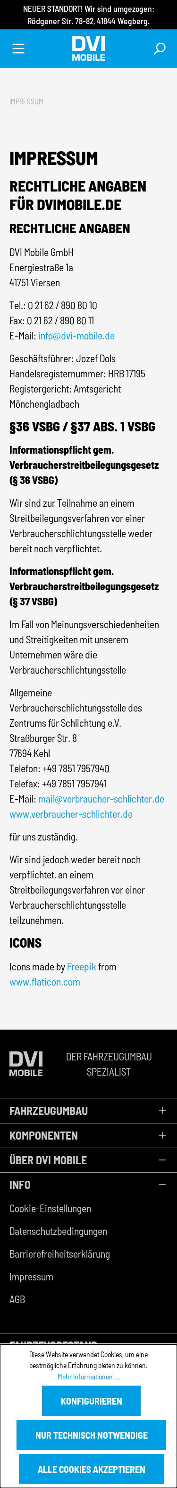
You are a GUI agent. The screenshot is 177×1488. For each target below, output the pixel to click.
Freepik (81, 966)
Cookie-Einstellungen (50, 1208)
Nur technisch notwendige (91, 1435)
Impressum (31, 1276)
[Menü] (18, 48)
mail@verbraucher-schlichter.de (101, 798)
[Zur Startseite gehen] (88, 48)
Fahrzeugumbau (48, 1110)
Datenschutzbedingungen (58, 1230)
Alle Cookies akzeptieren (91, 1469)
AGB (17, 1299)
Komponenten (43, 1135)
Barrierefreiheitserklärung (59, 1253)
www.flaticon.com (44, 981)
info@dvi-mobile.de (76, 335)
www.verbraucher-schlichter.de (71, 813)
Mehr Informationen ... (89, 1376)
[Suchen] (158, 48)
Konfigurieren (91, 1400)
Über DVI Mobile (48, 1160)
